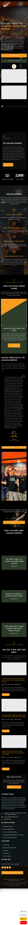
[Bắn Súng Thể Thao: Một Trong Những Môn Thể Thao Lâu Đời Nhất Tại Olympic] (14, 741)
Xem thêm (5, 694)
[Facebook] (2, 867)
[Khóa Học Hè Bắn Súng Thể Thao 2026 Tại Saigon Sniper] (14, 92)
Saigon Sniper (10, 684)
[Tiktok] (5, 867)
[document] (14, 907)
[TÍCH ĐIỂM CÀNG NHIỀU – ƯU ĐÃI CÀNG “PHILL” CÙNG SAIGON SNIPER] (14, 76)
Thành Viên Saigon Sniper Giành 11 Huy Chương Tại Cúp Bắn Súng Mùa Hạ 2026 (13, 680)
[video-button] (14, 66)
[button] (20, 4)
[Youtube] (7, 867)
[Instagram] (10, 867)
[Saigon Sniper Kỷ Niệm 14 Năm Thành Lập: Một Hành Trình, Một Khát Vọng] (14, 705)
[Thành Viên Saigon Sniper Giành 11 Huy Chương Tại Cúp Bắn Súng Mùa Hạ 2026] (14, 668)
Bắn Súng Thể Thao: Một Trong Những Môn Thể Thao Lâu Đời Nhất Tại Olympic (13, 753)
